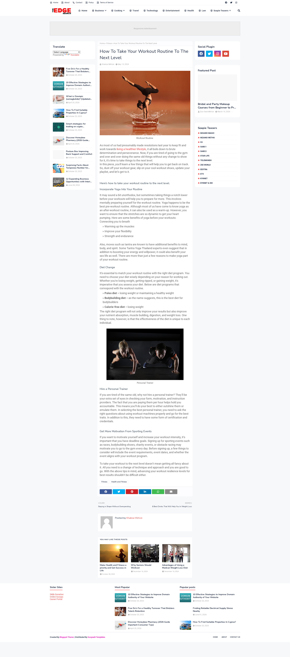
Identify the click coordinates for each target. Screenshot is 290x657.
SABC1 (203, 147)
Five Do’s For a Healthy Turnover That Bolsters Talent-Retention (77, 70)
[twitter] (231, 2)
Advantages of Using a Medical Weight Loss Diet (175, 566)
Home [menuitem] (84, 10)
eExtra (203, 169)
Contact (79, 3)
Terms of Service (106, 3)
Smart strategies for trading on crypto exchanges (76, 125)
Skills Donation (57, 594)
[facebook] (226, 2)
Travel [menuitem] (136, 10)
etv (202, 174)
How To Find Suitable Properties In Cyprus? (76, 111)
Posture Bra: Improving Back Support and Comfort (79, 153)
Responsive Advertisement (145, 28)
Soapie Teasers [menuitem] (221, 10)
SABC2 (203, 151)
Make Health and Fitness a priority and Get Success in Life (113, 568)
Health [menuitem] (190, 10)
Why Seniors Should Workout (141, 566)
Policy (91, 3)
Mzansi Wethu (207, 137)
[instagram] (236, 2)
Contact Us (235, 637)
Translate (74, 55)
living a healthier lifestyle (131, 149)
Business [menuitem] (99, 10)
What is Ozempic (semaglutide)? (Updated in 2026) (78, 97)
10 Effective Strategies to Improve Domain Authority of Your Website (79, 84)
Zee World (205, 165)
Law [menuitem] (204, 10)
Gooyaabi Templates (96, 637)
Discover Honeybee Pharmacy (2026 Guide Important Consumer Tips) (79, 139)
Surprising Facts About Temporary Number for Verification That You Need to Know (77, 166)
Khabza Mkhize (108, 64)
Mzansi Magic (207, 133)
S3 (201, 142)
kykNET (204, 178)
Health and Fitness (119, 482)
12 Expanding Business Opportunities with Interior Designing (79, 180)
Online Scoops (56, 597)
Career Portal (56, 599)
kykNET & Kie (206, 183)
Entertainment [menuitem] (173, 10)
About (66, 3)
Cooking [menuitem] (118, 10)
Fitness (109, 43)
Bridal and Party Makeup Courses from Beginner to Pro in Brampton (216, 106)
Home (55, 3)
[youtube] (225, 54)
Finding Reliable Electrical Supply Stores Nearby (213, 609)
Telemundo (206, 160)
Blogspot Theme (67, 637)
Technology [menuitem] (152, 10)
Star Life (204, 156)
